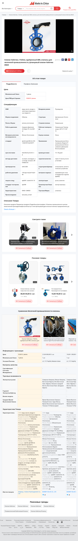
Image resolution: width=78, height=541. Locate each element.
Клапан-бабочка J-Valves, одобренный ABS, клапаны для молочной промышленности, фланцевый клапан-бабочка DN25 (29, 341)
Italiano (68, 525)
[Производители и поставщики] (39, 3)
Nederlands (29, 527)
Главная (4, 15)
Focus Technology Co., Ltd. (37, 531)
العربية (21, 527)
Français (40, 525)
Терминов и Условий (68, 534)
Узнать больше (9, 209)
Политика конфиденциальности (42, 520)
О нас (1, 520)
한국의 (15, 527)
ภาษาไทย (41, 527)
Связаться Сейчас (15, 71)
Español (47, 525)
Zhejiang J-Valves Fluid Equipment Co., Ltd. (29, 492)
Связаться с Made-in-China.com (62, 520)
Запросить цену (67, 71)
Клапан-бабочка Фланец (38, 511)
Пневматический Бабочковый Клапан (16, 511)
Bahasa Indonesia (64, 527)
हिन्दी (35, 527)
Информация (42, 522)
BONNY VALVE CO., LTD (49, 492)
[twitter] (62, 522)
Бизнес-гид (51, 522)
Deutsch (54, 525)
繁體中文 (27, 525)
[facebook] (57, 522)
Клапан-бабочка (10, 506)
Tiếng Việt (54, 527)
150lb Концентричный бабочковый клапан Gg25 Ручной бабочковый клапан (53, 340)
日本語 (33, 525)
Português (61, 525)
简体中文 (20, 525)
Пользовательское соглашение (22, 520)
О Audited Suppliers (31, 522)
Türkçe (48, 527)
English (13, 525)
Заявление (9, 520)
